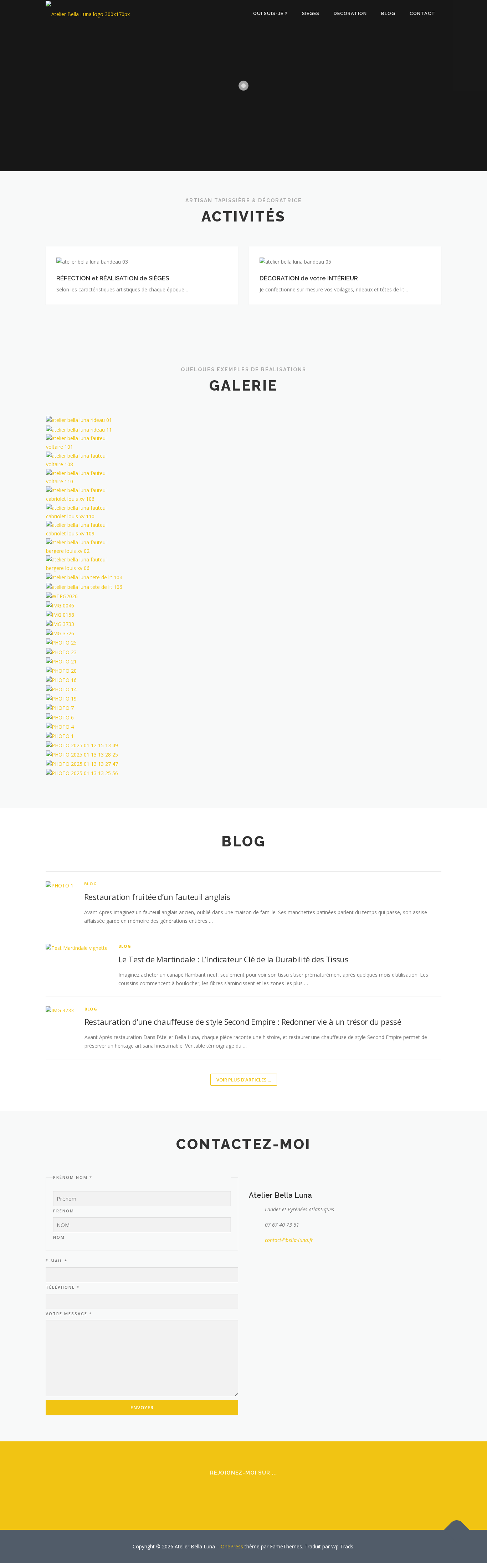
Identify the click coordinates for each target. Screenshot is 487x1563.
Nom (59, 1237)
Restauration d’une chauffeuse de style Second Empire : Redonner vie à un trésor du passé (242, 1021)
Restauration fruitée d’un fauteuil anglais (158, 896)
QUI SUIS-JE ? (270, 13)
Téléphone (63, 1287)
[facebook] (235, 1492)
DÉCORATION (350, 13)
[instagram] (252, 1492)
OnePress (232, 1546)
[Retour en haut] (457, 1529)
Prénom (63, 1210)
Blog (90, 883)
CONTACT (422, 13)
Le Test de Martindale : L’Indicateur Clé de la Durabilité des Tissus (233, 959)
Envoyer (142, 1407)
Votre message (69, 1313)
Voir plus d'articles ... (243, 1079)
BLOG (388, 13)
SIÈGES (310, 13)
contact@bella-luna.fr (289, 1240)
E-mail (56, 1260)
